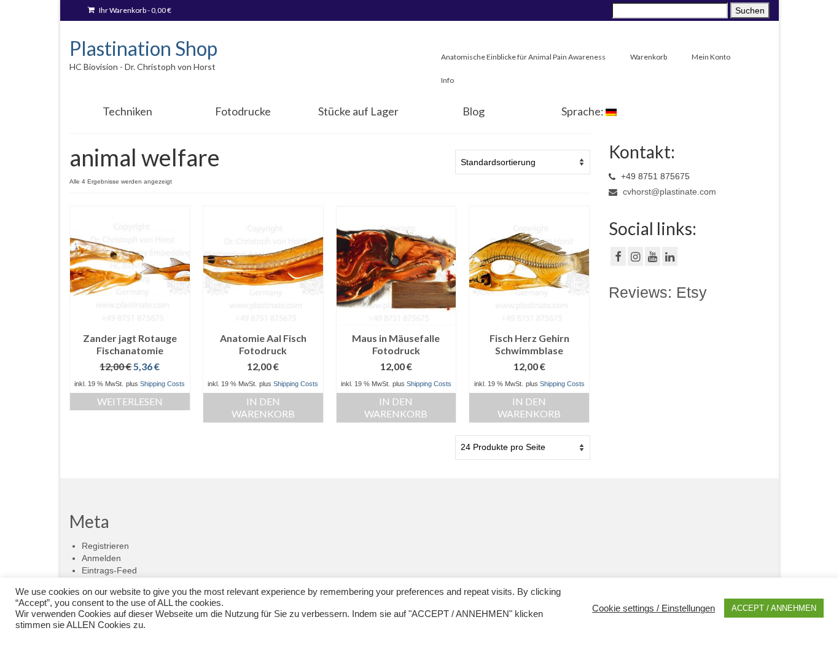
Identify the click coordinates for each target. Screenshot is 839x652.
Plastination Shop (143, 48)
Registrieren (105, 546)
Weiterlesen (130, 401)
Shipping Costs (162, 383)
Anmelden (101, 558)
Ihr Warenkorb (134, 10)
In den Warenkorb (263, 407)
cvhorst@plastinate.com (668, 191)
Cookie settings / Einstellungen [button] (653, 608)
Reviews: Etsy (658, 292)
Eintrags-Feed (109, 570)
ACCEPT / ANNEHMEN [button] (774, 608)
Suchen (750, 10)
